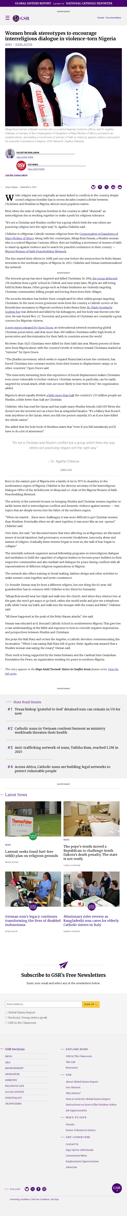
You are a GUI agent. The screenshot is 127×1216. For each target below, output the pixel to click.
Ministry (11, 1080)
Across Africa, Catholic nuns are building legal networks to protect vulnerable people (62, 769)
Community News (76, 1155)
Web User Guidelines (40, 1199)
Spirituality (13, 1097)
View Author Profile (24, 157)
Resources (72, 1067)
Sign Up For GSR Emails (80, 1149)
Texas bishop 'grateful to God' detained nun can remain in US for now (67, 711)
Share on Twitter (107, 187)
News (8, 44)
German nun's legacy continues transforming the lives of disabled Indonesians (33, 920)
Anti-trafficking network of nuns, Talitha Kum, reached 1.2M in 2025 (66, 750)
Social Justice (23, 44)
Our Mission (73, 1087)
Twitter (33, 1189)
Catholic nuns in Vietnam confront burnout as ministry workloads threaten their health (60, 730)
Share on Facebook (100, 187)
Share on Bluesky (93, 187)
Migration (12, 1074)
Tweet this (66, 470)
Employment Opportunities (82, 1161)
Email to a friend (113, 187)
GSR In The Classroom (79, 1056)
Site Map (55, 1199)
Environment (14, 1068)
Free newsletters (113, 17)
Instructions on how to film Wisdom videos (91, 1104)
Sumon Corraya (72, 931)
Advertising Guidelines (20, 1199)
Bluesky (27, 1189)
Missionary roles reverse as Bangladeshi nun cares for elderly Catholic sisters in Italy (91, 920)
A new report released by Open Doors (29, 327)
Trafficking (13, 1103)
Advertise (71, 1167)
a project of (63, 3)
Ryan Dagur (11, 931)
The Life (70, 1062)
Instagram (44, 1189)
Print (120, 187)
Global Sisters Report (117, 1188)
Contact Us (72, 1144)
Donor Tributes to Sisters (81, 1130)
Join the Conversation (16, 175)
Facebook (38, 1189)
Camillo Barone (72, 865)
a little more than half (60, 395)
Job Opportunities (76, 1110)
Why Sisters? (73, 1093)
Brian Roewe (12, 862)
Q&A (7, 1062)
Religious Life (14, 1085)
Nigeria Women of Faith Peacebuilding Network (35, 251)
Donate (100, 17)
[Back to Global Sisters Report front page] (21, 18)
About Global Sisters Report (82, 1081)
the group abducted (104, 278)
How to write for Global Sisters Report (88, 1099)
